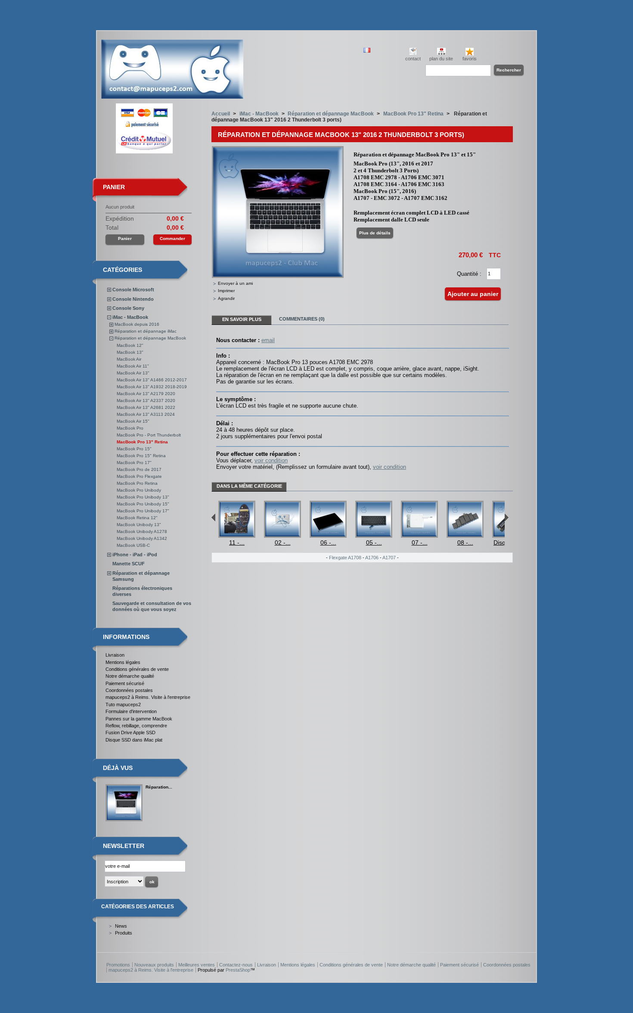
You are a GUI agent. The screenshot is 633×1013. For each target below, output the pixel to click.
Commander (172, 238)
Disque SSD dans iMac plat (134, 739)
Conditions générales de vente (137, 669)
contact (413, 58)
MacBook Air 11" (133, 366)
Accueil (220, 114)
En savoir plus (241, 319)
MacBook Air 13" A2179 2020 (146, 393)
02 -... (283, 542)
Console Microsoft (133, 289)
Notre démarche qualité (130, 676)
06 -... (328, 542)
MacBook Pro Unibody (139, 490)
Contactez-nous (236, 964)
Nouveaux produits (154, 964)
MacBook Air (129, 359)
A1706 (372, 557)
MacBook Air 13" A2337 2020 (146, 400)
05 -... (374, 542)
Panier (114, 187)
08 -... (465, 542)
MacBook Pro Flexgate (139, 476)
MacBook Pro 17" (134, 462)
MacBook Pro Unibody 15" (143, 504)
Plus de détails (375, 233)
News (121, 926)
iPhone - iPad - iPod (134, 554)
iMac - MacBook (130, 317)
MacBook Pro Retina (137, 483)
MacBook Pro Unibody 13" (143, 497)
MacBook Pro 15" (134, 448)
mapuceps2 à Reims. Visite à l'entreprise (148, 697)
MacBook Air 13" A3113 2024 (146, 414)
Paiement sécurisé (125, 683)
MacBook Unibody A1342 (142, 538)
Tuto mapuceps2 (123, 704)
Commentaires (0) (302, 318)
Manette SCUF (128, 563)
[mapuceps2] (172, 95)
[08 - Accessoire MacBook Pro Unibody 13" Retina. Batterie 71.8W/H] (465, 535)
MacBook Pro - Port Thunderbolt (149, 435)
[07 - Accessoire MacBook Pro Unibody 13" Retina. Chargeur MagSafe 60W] (419, 535)
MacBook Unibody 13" (139, 524)
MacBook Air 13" (133, 373)
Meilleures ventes (196, 964)
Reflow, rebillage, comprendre (136, 725)
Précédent (213, 517)
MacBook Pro (130, 428)
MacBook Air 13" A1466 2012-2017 (152, 379)
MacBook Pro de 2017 (139, 469)
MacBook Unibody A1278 (142, 531)
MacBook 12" (130, 345)
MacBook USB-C (133, 545)
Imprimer (226, 290)
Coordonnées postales (129, 690)
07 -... (420, 542)
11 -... (237, 542)
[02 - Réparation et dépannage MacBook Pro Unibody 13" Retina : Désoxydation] (282, 535)
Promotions (118, 964)
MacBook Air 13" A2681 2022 (146, 407)
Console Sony (128, 308)
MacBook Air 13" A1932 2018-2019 (152, 386)
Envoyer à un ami (235, 283)
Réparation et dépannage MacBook (150, 338)
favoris (469, 58)
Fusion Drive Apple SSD (130, 732)
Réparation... (159, 787)
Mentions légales (123, 662)
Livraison (115, 655)
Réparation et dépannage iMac (146, 331)
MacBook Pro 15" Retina (141, 455)
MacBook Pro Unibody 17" (143, 510)
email (268, 340)
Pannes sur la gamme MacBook (139, 718)
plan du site (441, 58)
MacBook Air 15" (133, 421)
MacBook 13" (130, 352)
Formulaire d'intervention (131, 711)
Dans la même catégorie (249, 486)
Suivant (507, 517)
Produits (123, 932)
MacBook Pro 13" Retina (142, 441)
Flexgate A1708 (345, 557)
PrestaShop (238, 969)
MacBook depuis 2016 (137, 324)
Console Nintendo (133, 299)
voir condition (271, 460)
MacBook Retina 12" (137, 517)
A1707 (389, 557)
